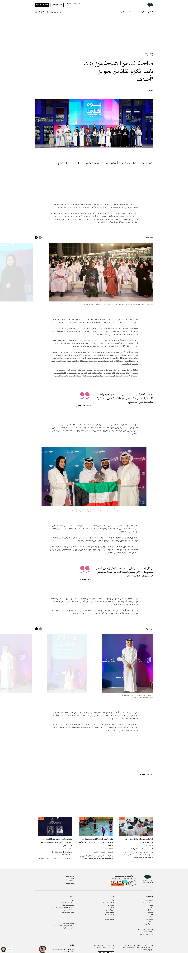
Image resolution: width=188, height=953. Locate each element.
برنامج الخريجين (109, 917)
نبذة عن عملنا (70, 876)
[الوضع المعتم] (48, 11)
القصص (72, 878)
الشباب (143, 849)
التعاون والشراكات (66, 854)
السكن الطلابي (109, 912)
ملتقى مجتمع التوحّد (68, 928)
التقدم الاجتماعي (133, 849)
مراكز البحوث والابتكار (68, 905)
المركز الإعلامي (57, 5)
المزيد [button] (122, 12)
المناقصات (150, 921)
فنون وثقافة (68, 852)
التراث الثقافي (58, 852)
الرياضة (103, 852)
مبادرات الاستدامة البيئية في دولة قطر (63, 907)
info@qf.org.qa (98, 945)
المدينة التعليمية (42, 5)
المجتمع (131, 12)
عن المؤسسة (149, 900)
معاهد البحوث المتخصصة (67, 902)
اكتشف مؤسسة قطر (74, 3)
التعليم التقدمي (109, 919)
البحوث (141, 12)
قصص (151, 905)
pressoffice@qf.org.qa (146, 934)
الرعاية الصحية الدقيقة (68, 912)
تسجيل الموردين (148, 924)
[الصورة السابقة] (40, 237)
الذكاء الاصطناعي (69, 910)
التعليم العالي (110, 905)
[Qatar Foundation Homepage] (149, 5)
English (41, 12)
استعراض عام (149, 919)
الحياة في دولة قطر (68, 923)
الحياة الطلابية (110, 907)
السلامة (68, 12)
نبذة (112, 900)
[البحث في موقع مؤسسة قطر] (36, 12)
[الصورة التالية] (36, 237)
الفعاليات (71, 881)
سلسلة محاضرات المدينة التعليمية (64, 925)
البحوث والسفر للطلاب (107, 914)
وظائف (151, 914)
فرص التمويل (110, 910)
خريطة (151, 917)
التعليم (150, 12)
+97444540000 (101, 948)
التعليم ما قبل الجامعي (107, 902)
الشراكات (150, 912)
